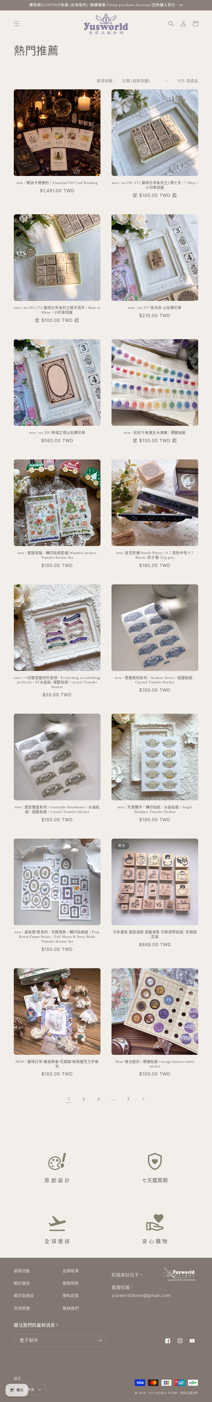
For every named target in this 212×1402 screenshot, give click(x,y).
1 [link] (69, 1099)
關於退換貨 (24, 1295)
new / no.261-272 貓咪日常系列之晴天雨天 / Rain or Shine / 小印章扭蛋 (57, 310)
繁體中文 (27, 1389)
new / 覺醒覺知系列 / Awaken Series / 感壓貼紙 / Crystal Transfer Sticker (155, 680)
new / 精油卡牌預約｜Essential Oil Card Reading (57, 183)
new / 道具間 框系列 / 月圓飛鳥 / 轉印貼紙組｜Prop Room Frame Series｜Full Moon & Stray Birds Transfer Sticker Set (57, 936)
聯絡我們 (71, 1308)
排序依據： (106, 80)
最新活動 (22, 1270)
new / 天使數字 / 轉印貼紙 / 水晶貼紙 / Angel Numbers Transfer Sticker (155, 809)
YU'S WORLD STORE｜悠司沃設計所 (173, 1393)
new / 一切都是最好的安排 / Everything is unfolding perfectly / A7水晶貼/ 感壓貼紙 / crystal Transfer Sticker (57, 682)
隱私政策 (71, 1295)
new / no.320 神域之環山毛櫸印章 (57, 432)
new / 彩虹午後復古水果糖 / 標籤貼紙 (155, 432)
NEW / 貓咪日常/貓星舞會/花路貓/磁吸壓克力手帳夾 (57, 1063)
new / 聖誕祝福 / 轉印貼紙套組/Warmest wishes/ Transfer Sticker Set (57, 555)
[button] (16, 24)
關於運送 (22, 1283)
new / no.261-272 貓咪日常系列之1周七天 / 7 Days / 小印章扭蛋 (155, 185)
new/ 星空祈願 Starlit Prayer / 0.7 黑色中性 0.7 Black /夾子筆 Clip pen (154, 555)
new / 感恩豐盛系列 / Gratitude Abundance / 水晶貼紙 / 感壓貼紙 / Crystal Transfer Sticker (57, 809)
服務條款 (71, 1283)
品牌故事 (71, 1270)
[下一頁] (143, 1099)
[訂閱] (100, 1340)
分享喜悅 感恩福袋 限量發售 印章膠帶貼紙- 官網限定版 (155, 934)
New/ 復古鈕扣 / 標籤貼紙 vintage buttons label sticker (154, 1063)
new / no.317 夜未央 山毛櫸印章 (154, 308)
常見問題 (22, 1308)
